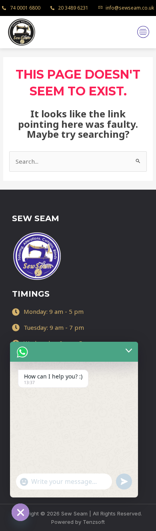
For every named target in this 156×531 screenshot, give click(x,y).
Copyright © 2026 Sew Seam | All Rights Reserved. (78, 513)
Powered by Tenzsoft (78, 522)
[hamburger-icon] (143, 32)
